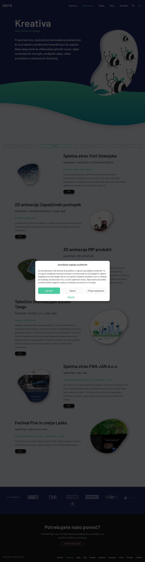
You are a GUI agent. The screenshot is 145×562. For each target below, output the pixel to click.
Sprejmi (49, 290)
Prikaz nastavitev (96, 290)
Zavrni (72, 290)
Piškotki (71, 297)
